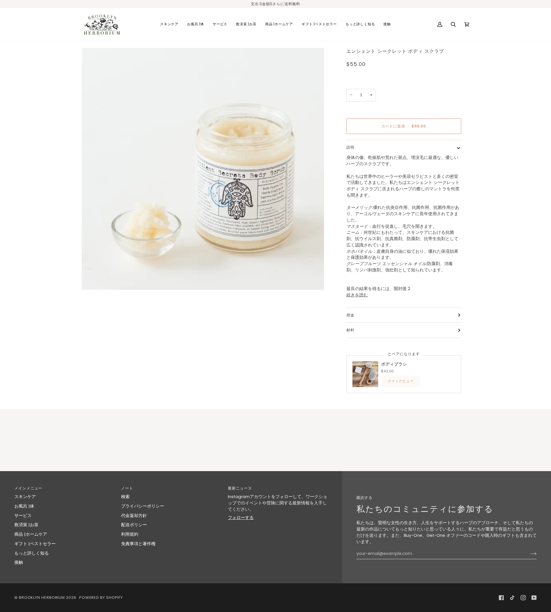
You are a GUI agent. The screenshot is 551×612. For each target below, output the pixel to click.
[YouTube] (534, 597)
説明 (350, 147)
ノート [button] (127, 488)
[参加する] (529, 553)
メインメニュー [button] (28, 488)
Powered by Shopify (101, 597)
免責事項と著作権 (138, 544)
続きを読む (357, 295)
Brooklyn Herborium (42, 597)
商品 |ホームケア (30, 534)
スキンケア (25, 497)
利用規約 (129, 534)
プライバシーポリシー (142, 506)
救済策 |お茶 (26, 525)
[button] (169, 24)
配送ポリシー (134, 525)
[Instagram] (523, 597)
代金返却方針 (134, 515)
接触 (18, 562)
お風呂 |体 (24, 506)
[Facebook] (501, 597)
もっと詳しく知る (31, 553)
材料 (350, 330)
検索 (125, 497)
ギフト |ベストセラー (35, 544)
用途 (350, 315)
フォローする (241, 517)
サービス (23, 515)
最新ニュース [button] (240, 488)
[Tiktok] (512, 597)
